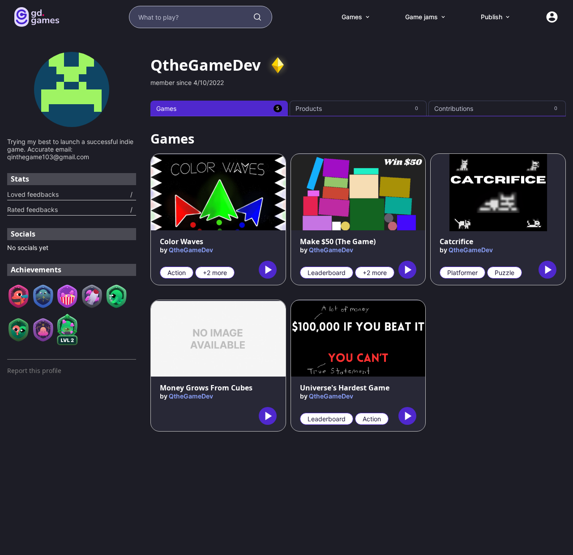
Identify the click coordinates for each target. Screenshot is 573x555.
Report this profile (34, 370)
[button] (277, 65)
